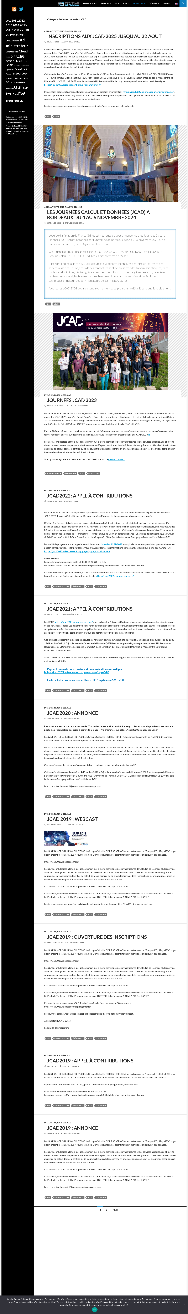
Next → (117, 1210)
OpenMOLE (10, 70)
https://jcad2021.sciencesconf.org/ (73, 622)
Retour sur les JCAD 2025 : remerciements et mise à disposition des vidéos (17, 119)
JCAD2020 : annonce (72, 713)
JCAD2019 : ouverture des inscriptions (97, 937)
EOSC (125, 3)
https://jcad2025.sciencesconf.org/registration (148, 91)
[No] (184, 1304)
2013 (9, 25)
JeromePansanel (71, 42)
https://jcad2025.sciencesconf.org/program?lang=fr (72, 84)
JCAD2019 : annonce (72, 1128)
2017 (17, 30)
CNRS (8, 57)
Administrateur (54, 473)
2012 (21, 20)
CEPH (16, 52)
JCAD (56, 116)
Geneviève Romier (69, 501)
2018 (25, 30)
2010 (8, 20)
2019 (48, 915)
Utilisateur (93, 473)
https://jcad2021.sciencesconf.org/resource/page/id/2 (76, 672)
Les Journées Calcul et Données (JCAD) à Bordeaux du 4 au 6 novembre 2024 (98, 214)
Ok (94, 1309)
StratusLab (10, 88)
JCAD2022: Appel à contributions (89, 496)
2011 (14, 20)
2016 (10, 30)
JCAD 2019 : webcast (72, 819)
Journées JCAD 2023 (72, 400)
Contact (167, 3)
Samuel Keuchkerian (75, 223)
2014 (16, 25)
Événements (154, 3)
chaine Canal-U (116, 459)
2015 (23, 25)
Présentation (89, 3)
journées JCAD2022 (111, 544)
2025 (48, 116)
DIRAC (15, 56)
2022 (48, 586)
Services (105, 3)
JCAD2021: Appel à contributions (89, 609)
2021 (48, 691)
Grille (16, 61)
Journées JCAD (75, 31)
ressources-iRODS (18, 82)
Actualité (49, 31)
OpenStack (21, 69)
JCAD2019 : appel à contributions (90, 1060)
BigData (10, 51)
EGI (116, 3)
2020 (48, 797)
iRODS (23, 61)
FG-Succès (138, 3)
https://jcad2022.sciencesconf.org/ (115, 575)
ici (149, 434)
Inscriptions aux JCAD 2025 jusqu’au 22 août (104, 36)
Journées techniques (21, 66)
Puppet (8, 74)
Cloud (23, 51)
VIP (16, 94)
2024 (48, 304)
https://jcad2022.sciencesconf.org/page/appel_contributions (77, 551)
